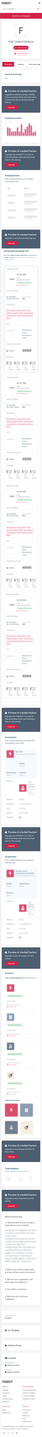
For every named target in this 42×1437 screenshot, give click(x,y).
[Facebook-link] (9, 1433)
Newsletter (6, 1413)
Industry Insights (29, 1393)
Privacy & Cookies (8, 1429)
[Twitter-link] (4, 1433)
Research (5, 1402)
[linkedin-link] (13, 1433)
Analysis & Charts (29, 1399)
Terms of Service (22, 1429)
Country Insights (29, 1396)
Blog (4, 1410)
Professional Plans (29, 1390)
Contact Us (27, 1410)
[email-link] (16, 1433)
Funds (4, 1396)
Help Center (27, 1421)
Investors (5, 1393)
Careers (26, 1413)
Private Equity (7, 1399)
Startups (5, 1390)
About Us (26, 1416)
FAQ (24, 1418)
